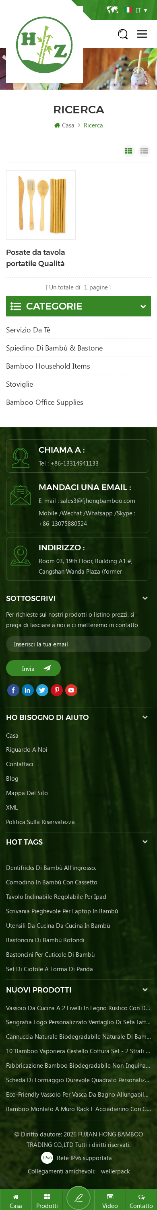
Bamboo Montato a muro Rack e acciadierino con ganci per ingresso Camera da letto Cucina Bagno (78, 1109)
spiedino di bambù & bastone (54, 348)
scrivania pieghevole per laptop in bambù (62, 911)
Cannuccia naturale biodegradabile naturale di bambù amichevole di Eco (78, 1036)
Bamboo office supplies (44, 402)
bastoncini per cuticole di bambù (50, 954)
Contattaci (19, 764)
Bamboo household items (48, 366)
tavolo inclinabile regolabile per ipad (56, 896)
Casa (68, 125)
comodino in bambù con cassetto (51, 882)
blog (12, 778)
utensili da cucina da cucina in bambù (58, 925)
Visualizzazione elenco (144, 151)
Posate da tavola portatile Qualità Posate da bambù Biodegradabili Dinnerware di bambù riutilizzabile (38, 258)
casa (12, 735)
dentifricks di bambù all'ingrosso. (51, 867)
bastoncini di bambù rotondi (45, 940)
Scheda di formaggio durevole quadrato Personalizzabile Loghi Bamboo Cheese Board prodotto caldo (78, 1080)
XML (12, 807)
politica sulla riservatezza (40, 822)
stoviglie (19, 384)
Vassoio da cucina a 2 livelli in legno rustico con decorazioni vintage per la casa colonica (78, 1008)
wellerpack (115, 1171)
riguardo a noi (27, 749)
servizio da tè (28, 329)
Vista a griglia (129, 151)
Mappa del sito (27, 793)
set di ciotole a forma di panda (49, 969)
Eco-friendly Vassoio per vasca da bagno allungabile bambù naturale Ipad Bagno (78, 1094)
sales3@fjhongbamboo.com (97, 500)
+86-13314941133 (74, 463)
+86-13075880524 (63, 523)
